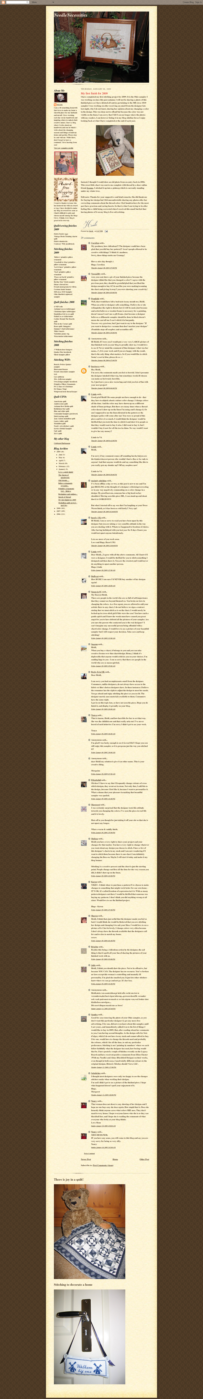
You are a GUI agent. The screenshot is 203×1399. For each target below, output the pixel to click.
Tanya (94, 715)
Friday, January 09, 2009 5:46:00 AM (103, 734)
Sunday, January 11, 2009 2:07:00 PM (103, 1009)
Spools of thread (64, 497)
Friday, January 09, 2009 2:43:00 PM (103, 876)
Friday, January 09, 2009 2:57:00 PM (103, 910)
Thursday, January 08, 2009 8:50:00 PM (104, 474)
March (61, 463)
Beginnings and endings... (68, 494)
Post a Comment (89, 1153)
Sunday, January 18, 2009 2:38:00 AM (103, 1126)
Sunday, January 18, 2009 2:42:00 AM (103, 1147)
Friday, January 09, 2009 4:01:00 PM (103, 941)
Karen (94, 881)
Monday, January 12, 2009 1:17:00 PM (103, 1067)
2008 (59, 508)
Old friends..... (63, 480)
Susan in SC (96, 591)
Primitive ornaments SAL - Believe (66, 489)
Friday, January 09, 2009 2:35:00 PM (103, 832)
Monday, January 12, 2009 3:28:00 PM (103, 1095)
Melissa (94, 838)
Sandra (94, 1014)
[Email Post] (106, 231)
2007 (59, 511)
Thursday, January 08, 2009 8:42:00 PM (104, 441)
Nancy (94, 1100)
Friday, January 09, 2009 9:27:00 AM (103, 774)
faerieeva (95, 366)
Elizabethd (96, 779)
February (62, 466)
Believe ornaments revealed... (65, 484)
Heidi (60, 105)
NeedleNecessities (70, 15)
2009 (59, 451)
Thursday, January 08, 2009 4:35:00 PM (104, 333)
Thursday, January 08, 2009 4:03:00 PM (104, 292)
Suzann (94, 644)
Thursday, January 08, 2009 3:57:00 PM (104, 268)
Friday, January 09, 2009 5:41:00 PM (103, 984)
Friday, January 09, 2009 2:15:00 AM (103, 638)
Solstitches (96, 1073)
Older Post (144, 1159)
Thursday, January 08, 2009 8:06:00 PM (104, 388)
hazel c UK (96, 517)
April (61, 460)
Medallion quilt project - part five (67, 504)
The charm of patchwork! (64, 476)
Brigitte (94, 946)
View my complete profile (63, 148)
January (62, 469)
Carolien (95, 242)
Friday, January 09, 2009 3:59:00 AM (103, 666)
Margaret (95, 804)
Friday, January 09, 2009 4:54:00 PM (103, 959)
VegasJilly (96, 273)
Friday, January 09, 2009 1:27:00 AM (103, 570)
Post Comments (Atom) (103, 1165)
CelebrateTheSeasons (62, 443)
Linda (94, 394)
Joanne (90, 187)
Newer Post (86, 1159)
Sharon (94, 915)
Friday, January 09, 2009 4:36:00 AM (103, 709)
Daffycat (95, 576)
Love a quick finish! (65, 472)
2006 (59, 514)
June (61, 454)
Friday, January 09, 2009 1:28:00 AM (103, 586)
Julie (93, 965)
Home (115, 1159)
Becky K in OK (98, 671)
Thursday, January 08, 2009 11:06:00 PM (104, 545)
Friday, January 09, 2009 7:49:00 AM (103, 752)
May (61, 457)
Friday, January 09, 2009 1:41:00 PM (103, 799)
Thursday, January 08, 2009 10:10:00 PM (104, 511)
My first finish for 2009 (67, 500)
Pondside (95, 298)
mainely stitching (99, 480)
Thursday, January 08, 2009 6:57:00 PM (104, 360)
